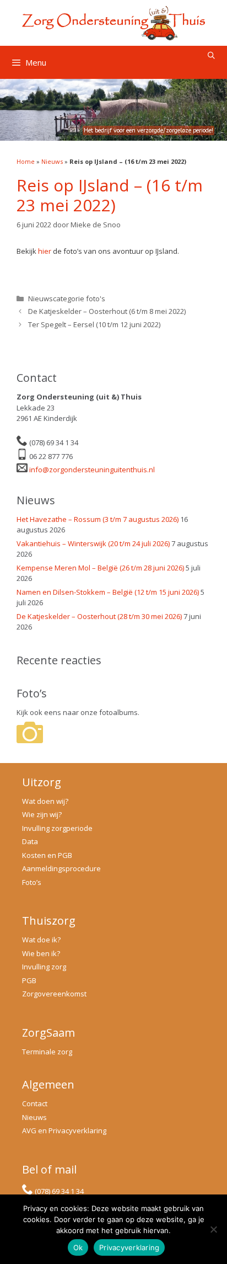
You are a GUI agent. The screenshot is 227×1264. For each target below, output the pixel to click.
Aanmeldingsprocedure (61, 868)
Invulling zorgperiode (57, 828)
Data (30, 841)
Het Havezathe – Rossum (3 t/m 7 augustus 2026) (98, 519)
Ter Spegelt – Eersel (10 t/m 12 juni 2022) (94, 324)
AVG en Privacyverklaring (64, 1130)
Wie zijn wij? (42, 814)
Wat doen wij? (45, 801)
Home (26, 161)
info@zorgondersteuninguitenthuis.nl (92, 469)
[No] (213, 1229)
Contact (34, 1103)
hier (44, 251)
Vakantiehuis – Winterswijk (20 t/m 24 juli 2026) (93, 543)
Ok (78, 1247)
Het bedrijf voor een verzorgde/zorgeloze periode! (148, 130)
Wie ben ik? (41, 953)
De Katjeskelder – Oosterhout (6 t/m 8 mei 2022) (107, 311)
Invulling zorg (44, 967)
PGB (29, 980)
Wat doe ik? (41, 940)
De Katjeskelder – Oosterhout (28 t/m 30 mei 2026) (99, 616)
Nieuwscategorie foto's (66, 298)
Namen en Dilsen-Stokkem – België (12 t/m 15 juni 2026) (108, 592)
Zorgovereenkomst (54, 994)
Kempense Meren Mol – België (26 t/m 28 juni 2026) (100, 568)
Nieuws (52, 161)
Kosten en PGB (47, 855)
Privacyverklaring (129, 1247)
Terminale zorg (47, 1052)
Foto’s (31, 882)
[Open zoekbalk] (211, 55)
